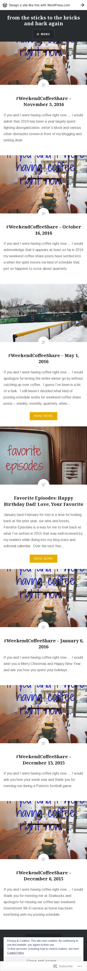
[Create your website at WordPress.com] (43, 5)
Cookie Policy (15, 952)
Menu (45, 34)
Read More (43, 415)
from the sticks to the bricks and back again (43, 20)
